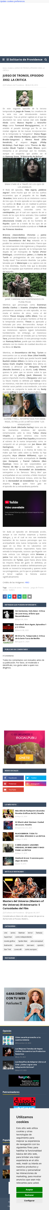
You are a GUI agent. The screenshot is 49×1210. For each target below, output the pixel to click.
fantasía (26, 587)
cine (5, 933)
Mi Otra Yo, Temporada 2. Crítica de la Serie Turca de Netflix (30, 637)
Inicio (5, 68)
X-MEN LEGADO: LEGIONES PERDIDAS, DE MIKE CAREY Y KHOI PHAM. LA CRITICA (29, 847)
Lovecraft (18, 949)
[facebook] (13, 778)
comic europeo (31, 949)
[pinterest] (13, 783)
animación (20, 945)
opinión (40, 945)
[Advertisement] (24, 29)
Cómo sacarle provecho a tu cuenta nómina (28, 1038)
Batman (22, 933)
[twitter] (35, 778)
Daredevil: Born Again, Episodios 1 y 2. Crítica (30, 625)
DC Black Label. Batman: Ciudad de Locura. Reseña (29, 823)
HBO (27, 582)
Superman (8, 937)
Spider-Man (22, 941)
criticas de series (14, 587)
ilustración (8, 945)
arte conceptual (37, 941)
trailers (11, 68)
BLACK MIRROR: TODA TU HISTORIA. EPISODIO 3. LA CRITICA (30, 834)
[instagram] (35, 783)
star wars (30, 945)
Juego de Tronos (37, 587)
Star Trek (7, 949)
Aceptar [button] (29, 1189)
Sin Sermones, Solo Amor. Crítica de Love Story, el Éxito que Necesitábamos (30, 613)
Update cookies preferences (12, 1)
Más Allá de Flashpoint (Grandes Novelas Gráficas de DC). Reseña (30, 812)
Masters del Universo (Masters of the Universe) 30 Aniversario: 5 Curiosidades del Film (23, 904)
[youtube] (13, 789)
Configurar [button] (29, 1200)
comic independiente (23, 937)
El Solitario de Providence (24, 59)
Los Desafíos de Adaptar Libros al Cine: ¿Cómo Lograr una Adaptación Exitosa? (30, 1064)
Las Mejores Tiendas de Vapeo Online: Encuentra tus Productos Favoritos (30, 1051)
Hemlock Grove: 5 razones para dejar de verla (29, 859)
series (5, 590)
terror (30, 933)
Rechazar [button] (29, 1195)
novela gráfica (9, 941)
